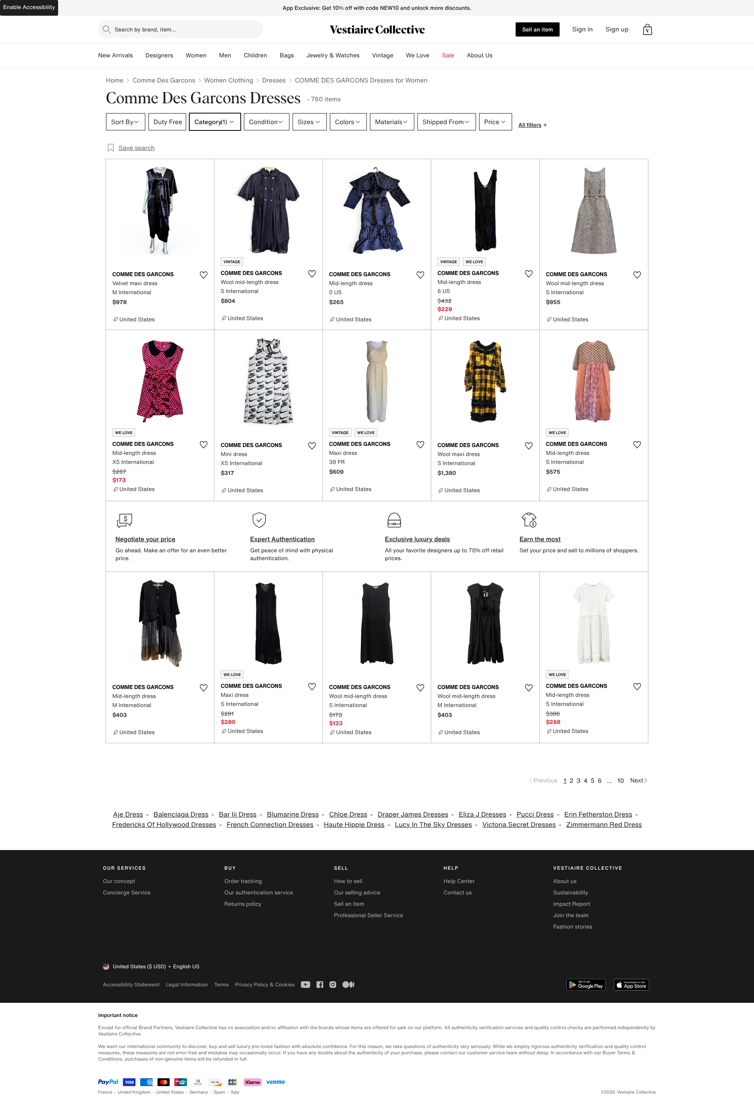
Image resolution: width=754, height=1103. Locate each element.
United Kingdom (134, 1092)
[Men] (237, 55)
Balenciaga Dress (181, 814)
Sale (448, 55)
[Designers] (179, 55)
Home (114, 80)
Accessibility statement (131, 984)
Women (196, 55)
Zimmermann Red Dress (604, 825)
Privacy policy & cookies (265, 984)
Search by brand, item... (145, 29)
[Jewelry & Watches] (365, 55)
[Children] (273, 55)
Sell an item (537, 29)
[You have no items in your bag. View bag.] (647, 29)
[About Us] (499, 55)
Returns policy (242, 904)
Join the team (571, 915)
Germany (198, 1092)
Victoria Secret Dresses (519, 825)
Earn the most (540, 539)
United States (170, 1092)
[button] (647, 29)
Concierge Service (126, 893)
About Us (479, 55)
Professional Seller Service (368, 915)
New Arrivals (115, 55)
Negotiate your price (145, 539)
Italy (235, 1092)
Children (255, 55)
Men (225, 55)
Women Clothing (228, 80)
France (105, 1092)
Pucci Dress (535, 814)
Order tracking (243, 881)
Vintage (382, 55)
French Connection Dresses (270, 825)
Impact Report (571, 904)
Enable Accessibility (29, 7)
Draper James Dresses (413, 814)
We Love (418, 55)
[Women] (213, 55)
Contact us (458, 893)
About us (564, 881)
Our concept (119, 881)
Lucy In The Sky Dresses (433, 825)
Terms (221, 984)
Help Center (459, 881)
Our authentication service (258, 893)
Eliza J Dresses (482, 814)
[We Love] (436, 55)
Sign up (617, 29)
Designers (159, 55)
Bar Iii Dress (237, 814)
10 (620, 780)
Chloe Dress (348, 814)
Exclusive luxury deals (417, 539)
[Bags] (300, 55)
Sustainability (570, 893)
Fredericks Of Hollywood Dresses (164, 825)
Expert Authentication (282, 539)
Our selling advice (357, 893)
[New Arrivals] (139, 55)
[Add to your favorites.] (203, 275)
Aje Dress (128, 814)
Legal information (187, 984)
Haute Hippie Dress (354, 825)
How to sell (348, 881)
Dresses (274, 80)
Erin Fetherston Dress (598, 814)
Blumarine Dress (293, 814)
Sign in (582, 29)
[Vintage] (400, 55)
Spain (219, 1092)
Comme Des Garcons (163, 80)
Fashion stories (572, 927)
